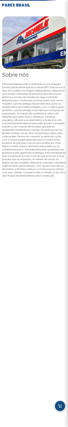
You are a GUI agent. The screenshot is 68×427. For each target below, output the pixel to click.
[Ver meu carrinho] (60, 406)
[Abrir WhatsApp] (58, 417)
